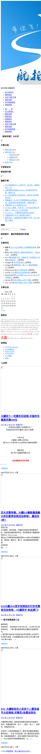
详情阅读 (4, 468)
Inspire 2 (27, 325)
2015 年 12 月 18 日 (8, 718)
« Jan (3, 310)
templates (11, 325)
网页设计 (12, 160)
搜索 (36, 323)
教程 (26, 327)
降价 (32, 331)
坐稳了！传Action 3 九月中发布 (16, 210)
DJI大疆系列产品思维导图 (20, 272)
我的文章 (8, 100)
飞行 (15, 331)
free (34, 334)
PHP (2, 329)
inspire (13, 319)
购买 (27, 319)
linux (20, 329)
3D (5, 331)
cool (19, 321)
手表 (24, 338)
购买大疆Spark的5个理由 (22, 280)
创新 (14, 321)
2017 (37, 327)
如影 (24, 321)
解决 (16, 323)
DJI (2, 331)
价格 (7, 331)
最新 (4, 327)
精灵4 (14, 329)
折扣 (23, 331)
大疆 (4, 337)
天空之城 (18, 319)
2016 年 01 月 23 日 (8, 615)
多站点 (15, 325)
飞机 (35, 331)
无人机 (29, 334)
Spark (10, 323)
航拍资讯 (8, 119)
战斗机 (23, 327)
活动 (18, 329)
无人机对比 (9, 92)
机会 (15, 338)
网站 (2, 321)
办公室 (9, 334)
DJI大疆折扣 (9, 349)
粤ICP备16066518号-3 (22, 751)
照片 (31, 338)
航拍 (6, 162)
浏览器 (19, 325)
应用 (10, 319)
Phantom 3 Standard (16, 334)
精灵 (32, 327)
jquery (27, 329)
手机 (29, 338)
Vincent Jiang (9, 353)
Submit (23, 229)
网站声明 (8, 105)
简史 (29, 321)
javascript (32, 325)
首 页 (9, 109)
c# (26, 321)
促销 (29, 327)
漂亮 (7, 325)
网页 (8, 321)
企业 (30, 329)
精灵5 (26, 331)
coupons (5, 329)
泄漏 (38, 331)
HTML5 (33, 323)
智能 (10, 331)
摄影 (33, 329)
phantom (8, 327)
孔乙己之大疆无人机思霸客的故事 (23, 247)
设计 (23, 323)
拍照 (29, 331)
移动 (3, 323)
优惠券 (5, 334)
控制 (6, 323)
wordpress (19, 331)
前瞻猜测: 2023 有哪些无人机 (15, 205)
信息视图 (32, 321)
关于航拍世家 (10, 102)
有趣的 (11, 157)
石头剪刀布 (27, 323)
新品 (2, 334)
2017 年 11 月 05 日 (8, 425)
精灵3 (23, 325)
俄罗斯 (19, 323)
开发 (12, 329)
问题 (5, 321)
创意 (23, 334)
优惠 (36, 329)
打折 (13, 323)
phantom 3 (6, 319)
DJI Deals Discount (11, 347)
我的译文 (8, 95)
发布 (21, 338)
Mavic (18, 338)
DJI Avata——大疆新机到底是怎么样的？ (20, 213)
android (31, 319)
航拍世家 (9, 751)
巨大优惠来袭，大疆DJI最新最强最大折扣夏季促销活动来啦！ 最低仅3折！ (20, 516)
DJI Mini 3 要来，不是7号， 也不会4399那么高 (22, 208)
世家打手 (19, 425)
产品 (12, 331)
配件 (22, 321)
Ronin (23, 329)
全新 (8, 338)
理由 (24, 319)
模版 (34, 327)
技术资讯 (12, 155)
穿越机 (37, 334)
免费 (37, 319)
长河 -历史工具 (10, 97)
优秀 (11, 321)
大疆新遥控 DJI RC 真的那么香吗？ (18, 215)
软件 (22, 319)
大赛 (2, 319)
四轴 (11, 327)
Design (4, 325)
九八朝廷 (8, 356)
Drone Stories (9, 351)
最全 (9, 329)
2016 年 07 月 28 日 (8, 525)
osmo (34, 319)
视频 (25, 334)
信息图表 (18, 327)
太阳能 (12, 338)
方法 (16, 321)
